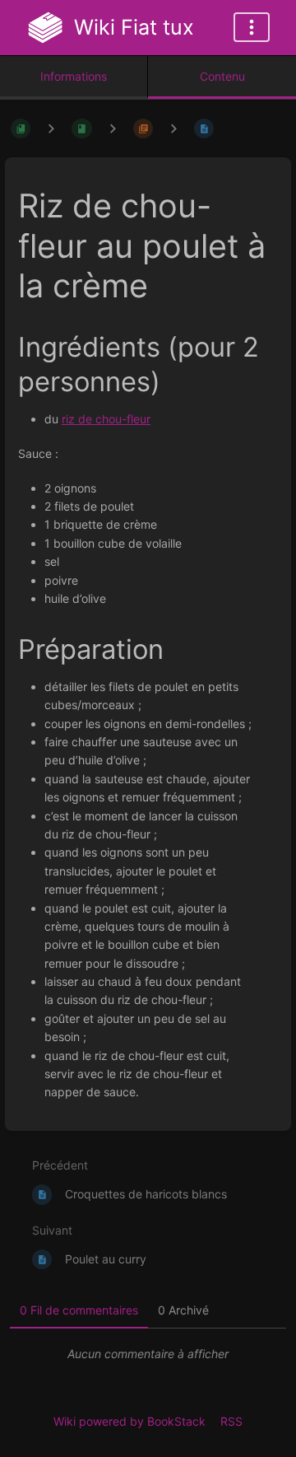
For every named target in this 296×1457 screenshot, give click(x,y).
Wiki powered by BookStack (129, 1421)
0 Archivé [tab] (183, 1310)
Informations (73, 76)
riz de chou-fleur (106, 419)
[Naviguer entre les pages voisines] (173, 128)
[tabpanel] (148, 1354)
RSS (231, 1421)
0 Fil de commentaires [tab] (79, 1310)
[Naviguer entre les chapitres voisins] (112, 128)
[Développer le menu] (252, 27)
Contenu (222, 76)
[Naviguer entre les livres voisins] (51, 128)
